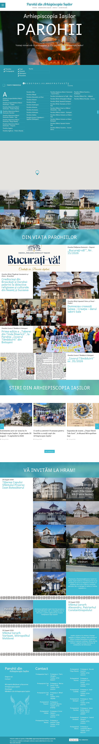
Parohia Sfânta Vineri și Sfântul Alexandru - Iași (60, 109)
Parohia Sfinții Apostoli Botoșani (60, 101)
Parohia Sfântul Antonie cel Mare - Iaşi (61, 116)
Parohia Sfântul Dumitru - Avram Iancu (60, 128)
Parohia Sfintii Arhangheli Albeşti (61, 99)
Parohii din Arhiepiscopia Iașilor (49, 4)
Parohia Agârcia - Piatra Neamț (13, 131)
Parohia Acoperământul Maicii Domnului (12, 99)
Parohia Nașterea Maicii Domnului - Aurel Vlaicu (61, 93)
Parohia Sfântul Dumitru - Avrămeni (82, 93)
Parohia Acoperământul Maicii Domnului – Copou (12, 103)
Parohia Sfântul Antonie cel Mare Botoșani (61, 120)
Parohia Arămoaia (32, 112)
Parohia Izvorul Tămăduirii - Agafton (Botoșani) (36, 118)
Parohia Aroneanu (32, 110)
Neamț (22, 71)
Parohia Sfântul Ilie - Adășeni (83, 96)
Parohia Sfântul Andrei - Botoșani (61, 112)
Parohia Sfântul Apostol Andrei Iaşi (60, 124)
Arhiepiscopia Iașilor (44, 7)
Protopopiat (10, 71)
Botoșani (23, 73)
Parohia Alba (31, 92)
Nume (31, 69)
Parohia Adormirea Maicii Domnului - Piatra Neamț (11, 108)
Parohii (34, 7)
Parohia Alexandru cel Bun (35, 97)
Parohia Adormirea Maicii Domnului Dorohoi (11, 112)
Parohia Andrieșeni (33, 105)
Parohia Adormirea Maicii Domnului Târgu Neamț (11, 120)
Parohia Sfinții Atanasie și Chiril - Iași (61, 105)
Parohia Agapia (8, 128)
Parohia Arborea (32, 107)
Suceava (23, 75)
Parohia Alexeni (32, 99)
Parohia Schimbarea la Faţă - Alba (61, 96)
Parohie (8, 69)
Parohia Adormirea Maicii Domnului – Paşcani (11, 125)
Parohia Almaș (31, 102)
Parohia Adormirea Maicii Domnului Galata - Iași (11, 116)
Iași (21, 69)
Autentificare (63, 7)
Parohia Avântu (31, 115)
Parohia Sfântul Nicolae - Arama (84, 99)
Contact (55, 7)
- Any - (12, 85)
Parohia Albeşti (31, 94)
